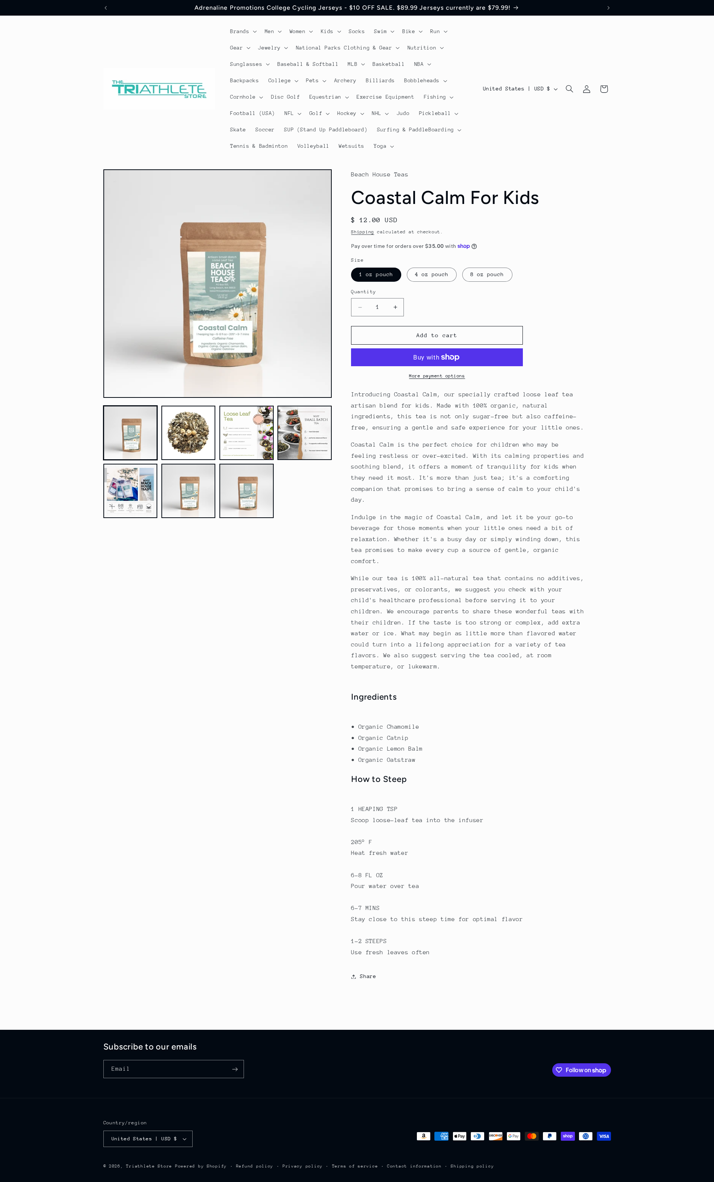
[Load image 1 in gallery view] (130, 433)
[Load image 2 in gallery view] (188, 433)
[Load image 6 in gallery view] (188, 491)
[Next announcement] (608, 7)
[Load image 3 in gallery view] (246, 433)
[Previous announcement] (105, 7)
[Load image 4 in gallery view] (304, 433)
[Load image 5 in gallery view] (130, 491)
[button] (242, 31)
